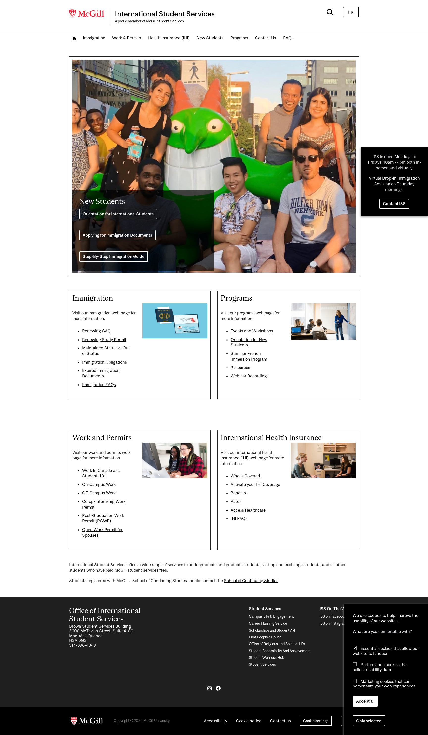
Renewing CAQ (96, 330)
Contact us (280, 720)
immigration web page (109, 312)
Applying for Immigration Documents (117, 235)
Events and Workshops (252, 330)
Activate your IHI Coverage (255, 484)
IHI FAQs (239, 518)
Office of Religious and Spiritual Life (277, 644)
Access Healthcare (248, 510)
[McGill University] (87, 13)
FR (350, 12)
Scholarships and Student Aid (272, 630)
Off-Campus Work (99, 492)
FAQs (288, 37)
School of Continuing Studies (251, 580)
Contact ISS (394, 203)
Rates (236, 501)
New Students (210, 37)
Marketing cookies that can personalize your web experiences (384, 683)
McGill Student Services (165, 21)
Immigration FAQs (99, 384)
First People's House (265, 637)
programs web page (255, 312)
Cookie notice (248, 720)
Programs (239, 37)
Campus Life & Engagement (271, 616)
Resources (240, 367)
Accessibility (215, 720)
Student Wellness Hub (266, 657)
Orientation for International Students (118, 213)
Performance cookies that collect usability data (380, 667)
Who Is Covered (245, 475)
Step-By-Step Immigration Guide (113, 256)
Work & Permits (126, 37)
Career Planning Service (268, 623)
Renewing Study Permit (104, 339)
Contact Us (265, 37)
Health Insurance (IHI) (169, 37)
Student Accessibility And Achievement (280, 651)
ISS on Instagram (333, 623)
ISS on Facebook (333, 616)
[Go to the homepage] (74, 38)
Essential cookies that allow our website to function (386, 651)
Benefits (238, 492)
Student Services (262, 664)
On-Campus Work (99, 484)
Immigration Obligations (104, 362)
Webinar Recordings (249, 375)
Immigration (94, 37)
